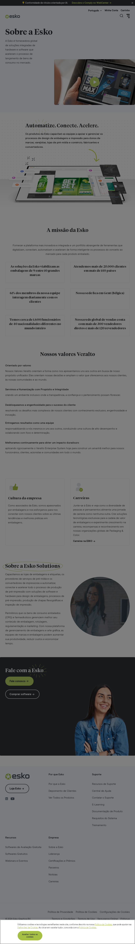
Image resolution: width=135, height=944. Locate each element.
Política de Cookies (103, 924)
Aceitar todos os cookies (30, 936)
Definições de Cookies (27, 927)
